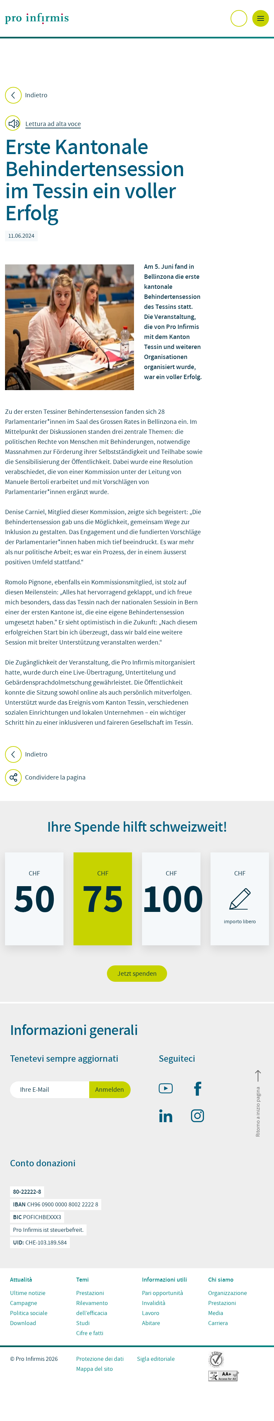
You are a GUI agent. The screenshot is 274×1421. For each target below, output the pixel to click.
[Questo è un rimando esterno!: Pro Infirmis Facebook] (200, 1090)
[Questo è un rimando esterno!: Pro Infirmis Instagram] (200, 1117)
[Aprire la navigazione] (260, 18)
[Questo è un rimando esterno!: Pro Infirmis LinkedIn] (169, 1117)
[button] (45, 124)
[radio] (34, 898)
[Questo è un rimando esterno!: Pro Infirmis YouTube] (169, 1089)
